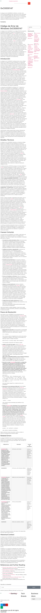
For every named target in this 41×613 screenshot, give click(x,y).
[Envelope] (29, 3)
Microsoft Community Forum (7, 572)
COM (12, 198)
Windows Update (3, 90)
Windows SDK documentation (8, 569)
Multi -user (12, 113)
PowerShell (13, 362)
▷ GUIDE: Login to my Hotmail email (37, 50)
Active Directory (9, 264)
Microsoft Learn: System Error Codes (9, 567)
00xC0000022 (4, 501)
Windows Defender (16, 69)
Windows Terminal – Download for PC (36, 57)
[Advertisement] (34, 19)
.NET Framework (13, 209)
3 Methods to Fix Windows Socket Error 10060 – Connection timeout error (30, 63)
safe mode (9, 405)
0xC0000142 (3, 449)
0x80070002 (3, 477)
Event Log (19, 99)
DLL (14, 33)
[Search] (29, 29)
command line (22, 315)
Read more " (30, 38)
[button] (20, 3)
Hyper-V (18, 285)
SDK (2, 167)
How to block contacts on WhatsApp (36, 40)
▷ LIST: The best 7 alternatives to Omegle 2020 (30, 51)
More (14, 40)
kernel (22, 153)
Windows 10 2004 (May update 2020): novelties (30, 35)
